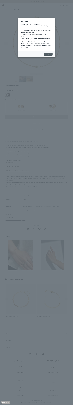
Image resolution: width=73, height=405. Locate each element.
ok (48, 54)
